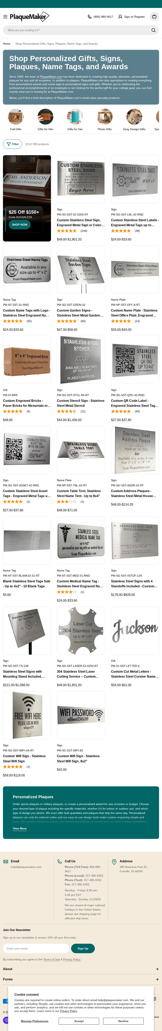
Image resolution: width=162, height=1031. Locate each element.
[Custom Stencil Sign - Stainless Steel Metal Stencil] (81, 360)
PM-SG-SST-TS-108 (15, 665)
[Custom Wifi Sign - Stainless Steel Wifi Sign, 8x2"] (81, 715)
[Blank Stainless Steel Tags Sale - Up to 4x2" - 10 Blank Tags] (27, 540)
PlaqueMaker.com (51, 76)
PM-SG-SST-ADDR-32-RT (127, 485)
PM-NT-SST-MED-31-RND (73, 575)
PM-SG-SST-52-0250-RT (72, 214)
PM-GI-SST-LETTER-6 (125, 665)
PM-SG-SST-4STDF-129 (126, 575)
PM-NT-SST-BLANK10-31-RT (21, 575)
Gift (5, 389)
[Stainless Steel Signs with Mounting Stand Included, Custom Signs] (27, 631)
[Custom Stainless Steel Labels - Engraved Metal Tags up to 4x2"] (135, 179)
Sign (59, 209)
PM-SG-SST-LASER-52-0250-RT (77, 665)
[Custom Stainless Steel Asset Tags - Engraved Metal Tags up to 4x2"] (27, 450)
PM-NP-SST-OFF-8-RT (125, 304)
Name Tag (9, 299)
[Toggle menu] (5, 16)
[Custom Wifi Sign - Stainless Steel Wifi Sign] (27, 715)
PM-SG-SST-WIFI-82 (70, 750)
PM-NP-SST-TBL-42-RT (72, 485)
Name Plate (118, 299)
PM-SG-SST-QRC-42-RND (127, 395)
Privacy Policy (68, 1011)
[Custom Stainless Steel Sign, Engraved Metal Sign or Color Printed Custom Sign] (81, 179)
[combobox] (81, 30)
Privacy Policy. (72, 959)
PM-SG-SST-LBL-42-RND (127, 214)
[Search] (153, 30)
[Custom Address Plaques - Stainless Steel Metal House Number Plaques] (135, 450)
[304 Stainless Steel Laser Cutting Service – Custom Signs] (81, 631)
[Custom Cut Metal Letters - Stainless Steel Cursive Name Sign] (135, 631)
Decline (123, 1021)
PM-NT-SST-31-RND (16, 304)
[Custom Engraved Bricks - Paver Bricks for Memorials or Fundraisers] (27, 360)
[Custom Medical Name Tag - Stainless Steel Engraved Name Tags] (81, 540)
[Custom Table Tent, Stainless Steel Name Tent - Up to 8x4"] (81, 450)
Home (6, 43)
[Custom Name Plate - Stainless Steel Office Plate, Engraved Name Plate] (135, 269)
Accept (79, 1021)
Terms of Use (51, 959)
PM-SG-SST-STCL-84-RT (73, 395)
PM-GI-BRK (10, 395)
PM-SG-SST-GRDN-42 (71, 304)
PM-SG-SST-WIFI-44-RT (18, 750)
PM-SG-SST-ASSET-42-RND (21, 485)
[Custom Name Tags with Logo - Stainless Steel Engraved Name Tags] (27, 269)
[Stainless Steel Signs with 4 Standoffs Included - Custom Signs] (135, 540)
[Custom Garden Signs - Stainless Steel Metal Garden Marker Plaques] (81, 269)
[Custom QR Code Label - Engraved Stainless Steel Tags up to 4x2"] (135, 360)
